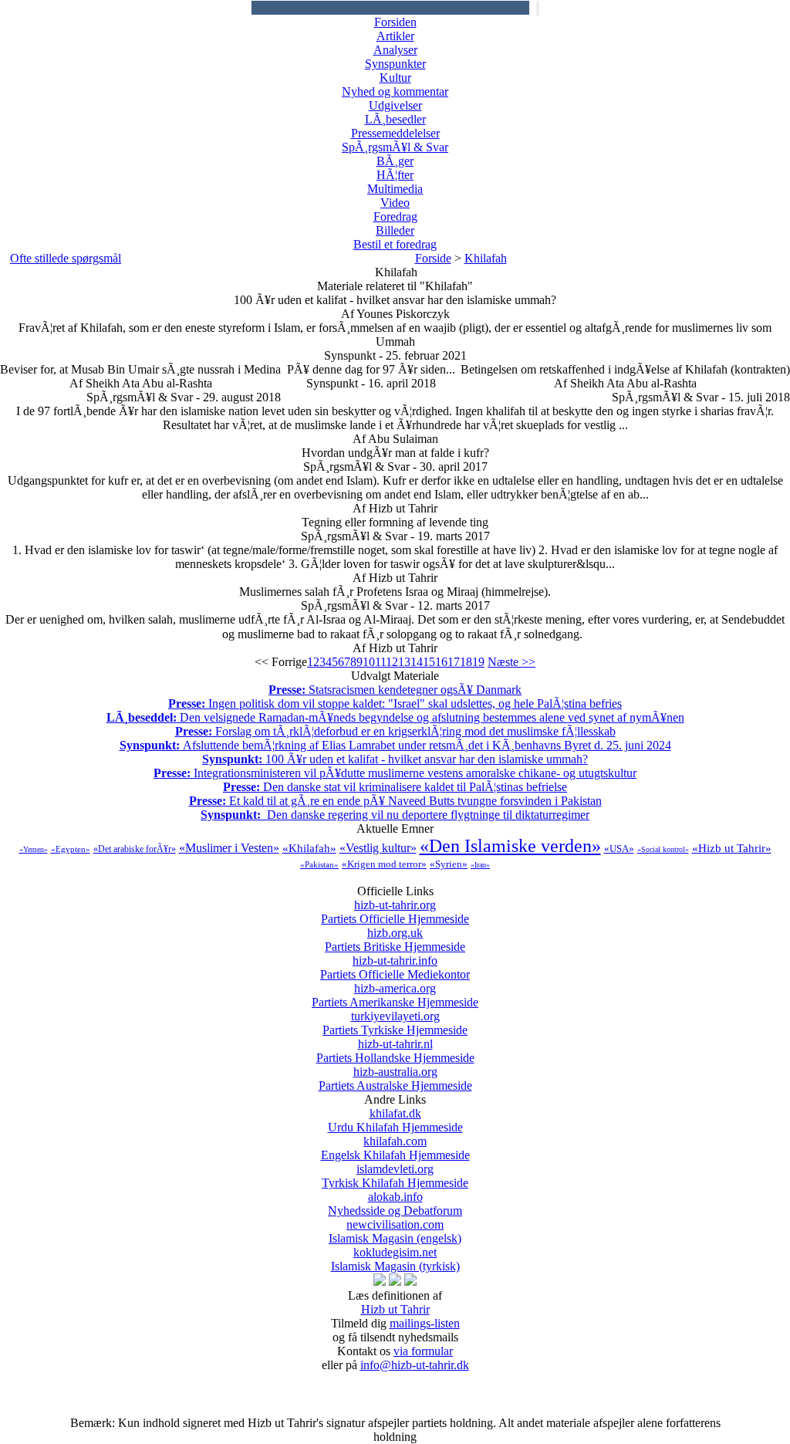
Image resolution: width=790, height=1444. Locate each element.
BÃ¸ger (395, 160)
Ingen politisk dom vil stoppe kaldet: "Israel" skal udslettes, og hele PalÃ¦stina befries (395, 703)
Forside (433, 258)
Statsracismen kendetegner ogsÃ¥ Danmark (395, 689)
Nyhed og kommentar (395, 91)
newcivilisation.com (395, 1231)
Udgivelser (395, 105)
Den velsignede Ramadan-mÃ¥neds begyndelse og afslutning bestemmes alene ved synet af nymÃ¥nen (395, 717)
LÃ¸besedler (395, 119)
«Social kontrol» (663, 849)
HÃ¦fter (395, 174)
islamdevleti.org (395, 1175)
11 (380, 661)
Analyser (395, 49)
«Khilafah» (309, 848)
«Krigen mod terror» (384, 864)
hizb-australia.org (395, 1078)
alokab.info (395, 1203)
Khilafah (485, 258)
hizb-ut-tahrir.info (395, 967)
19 (478, 661)
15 (429, 661)
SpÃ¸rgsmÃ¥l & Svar (395, 147)
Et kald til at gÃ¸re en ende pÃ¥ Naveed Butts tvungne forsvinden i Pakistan (395, 800)
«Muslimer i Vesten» (229, 847)
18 (466, 661)
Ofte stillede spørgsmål (65, 258)
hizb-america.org (395, 995)
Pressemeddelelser (395, 133)
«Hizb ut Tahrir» (731, 848)
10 (369, 661)
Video (395, 202)
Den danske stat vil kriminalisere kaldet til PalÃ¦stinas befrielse (395, 786)
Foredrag (395, 216)
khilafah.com (395, 1148)
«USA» (619, 848)
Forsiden (395, 22)
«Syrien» (449, 864)
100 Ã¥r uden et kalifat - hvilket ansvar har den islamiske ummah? (395, 759)
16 (441, 661)
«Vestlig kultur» (378, 847)
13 (404, 661)
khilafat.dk (395, 1120)
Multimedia (395, 188)
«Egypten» (70, 849)
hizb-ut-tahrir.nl (395, 1050)
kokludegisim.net (395, 1259)
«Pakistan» (319, 864)
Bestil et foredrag (395, 244)
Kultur (395, 77)
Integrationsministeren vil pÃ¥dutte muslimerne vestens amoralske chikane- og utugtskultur (395, 772)
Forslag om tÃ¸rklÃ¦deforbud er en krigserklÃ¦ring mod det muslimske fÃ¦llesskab (395, 731)
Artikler (395, 35)
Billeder (395, 230)
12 (392, 661)
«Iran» (480, 865)
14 (416, 661)
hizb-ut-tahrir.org (395, 911)
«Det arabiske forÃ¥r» (134, 849)
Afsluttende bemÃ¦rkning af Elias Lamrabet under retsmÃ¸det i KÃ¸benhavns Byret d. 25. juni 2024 (395, 745)
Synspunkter (395, 63)
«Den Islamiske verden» (510, 846)
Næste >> (511, 661)
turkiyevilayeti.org (395, 1023)
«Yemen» (33, 849)
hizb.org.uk (395, 939)
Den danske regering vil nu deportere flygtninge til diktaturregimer (395, 814)
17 (453, 661)
